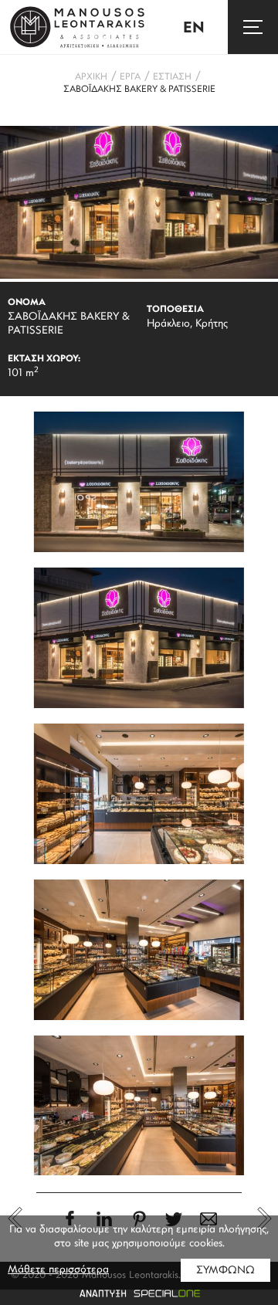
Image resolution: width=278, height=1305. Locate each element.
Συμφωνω (225, 1270)
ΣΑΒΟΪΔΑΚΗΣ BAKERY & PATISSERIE (139, 89)
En (194, 28)
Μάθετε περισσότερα (58, 1270)
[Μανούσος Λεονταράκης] (77, 27)
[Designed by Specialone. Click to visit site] (139, 1293)
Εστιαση (172, 77)
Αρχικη (91, 77)
